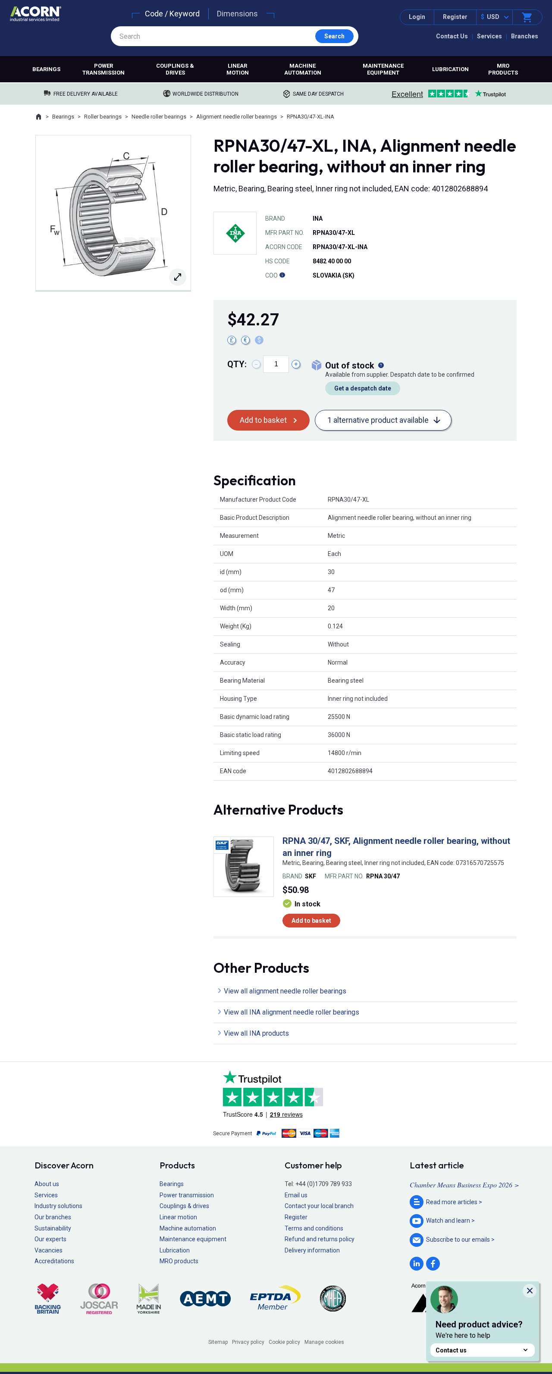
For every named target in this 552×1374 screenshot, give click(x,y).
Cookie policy (284, 1342)
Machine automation (302, 69)
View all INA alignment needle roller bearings (291, 1012)
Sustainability (52, 1228)
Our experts (50, 1239)
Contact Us (452, 36)
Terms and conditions (314, 1228)
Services (489, 36)
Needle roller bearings (159, 116)
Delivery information (312, 1250)
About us (46, 1183)
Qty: (237, 364)
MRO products (503, 69)
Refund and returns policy (319, 1239)
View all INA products (256, 1033)
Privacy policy (248, 1342)
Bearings (46, 69)
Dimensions (237, 13)
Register (455, 16)
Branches (524, 36)
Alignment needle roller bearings (236, 116)
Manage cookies (324, 1342)
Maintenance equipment (383, 69)
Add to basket (263, 420)
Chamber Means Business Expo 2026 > (464, 1184)
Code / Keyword (172, 13)
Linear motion (237, 69)
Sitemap (218, 1342)
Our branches (52, 1217)
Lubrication (450, 69)
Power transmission (103, 69)
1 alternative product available (378, 420)
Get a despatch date (362, 388)
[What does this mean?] (380, 365)
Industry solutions (58, 1205)
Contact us (451, 1350)
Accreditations (54, 1261)
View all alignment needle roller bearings (285, 991)
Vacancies (48, 1250)
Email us (296, 1195)
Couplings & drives (175, 69)
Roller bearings (103, 116)
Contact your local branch (319, 1205)
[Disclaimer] (282, 275)
